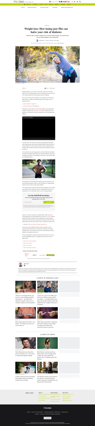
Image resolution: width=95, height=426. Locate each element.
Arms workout (55, 7)
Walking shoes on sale (67, 400)
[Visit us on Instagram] (63, 1)
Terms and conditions (49, 412)
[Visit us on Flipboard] (68, 1)
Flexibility (35, 4)
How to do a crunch (27, 243)
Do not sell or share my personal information (50, 414)
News (58, 40)
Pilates (41, 4)
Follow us (47, 88)
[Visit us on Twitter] (61, 1)
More (68, 4)
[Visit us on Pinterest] (65, 1)
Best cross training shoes (55, 399)
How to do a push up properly (29, 241)
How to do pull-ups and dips (29, 247)
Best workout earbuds (55, 401)
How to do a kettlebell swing (44, 394)
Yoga (46, 4)
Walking (51, 4)
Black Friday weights (67, 396)
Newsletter (53, 88)
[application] (38, 128)
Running (56, 4)
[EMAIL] (25, 265)
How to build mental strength (44, 398)
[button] (38, 254)
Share (25, 88)
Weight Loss (47, 25)
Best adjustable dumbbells (56, 394)
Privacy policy (57, 412)
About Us (29, 412)
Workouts (28, 4)
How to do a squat (27, 245)
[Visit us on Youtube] (67, 1)
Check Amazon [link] (50, 255)
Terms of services (36, 205)
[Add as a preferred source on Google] (47, 418)
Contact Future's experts (37, 412)
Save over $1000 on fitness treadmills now (37, 224)
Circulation (48, 216)
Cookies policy (65, 412)
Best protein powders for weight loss (55, 397)
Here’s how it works (61, 43)
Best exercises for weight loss (29, 103)
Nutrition (63, 4)
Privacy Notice (25, 206)
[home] (24, 4)
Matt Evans (42, 40)
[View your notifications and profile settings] (77, 2)
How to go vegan (42, 400)
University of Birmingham (39, 110)
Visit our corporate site (60, 422)
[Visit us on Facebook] (59, 1)
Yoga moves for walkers (44, 7)
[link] (27, 255)
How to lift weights (42, 396)
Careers (37, 414)
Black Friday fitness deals (29, 106)
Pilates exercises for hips (32, 7)
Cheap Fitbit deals (66, 398)
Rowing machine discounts (68, 394)
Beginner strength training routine (67, 7)
